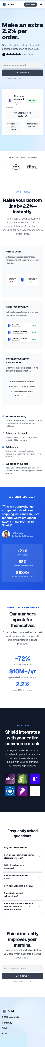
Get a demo (31, 5)
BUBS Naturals (27, 536)
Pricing (4, 1033)
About (4, 1028)
